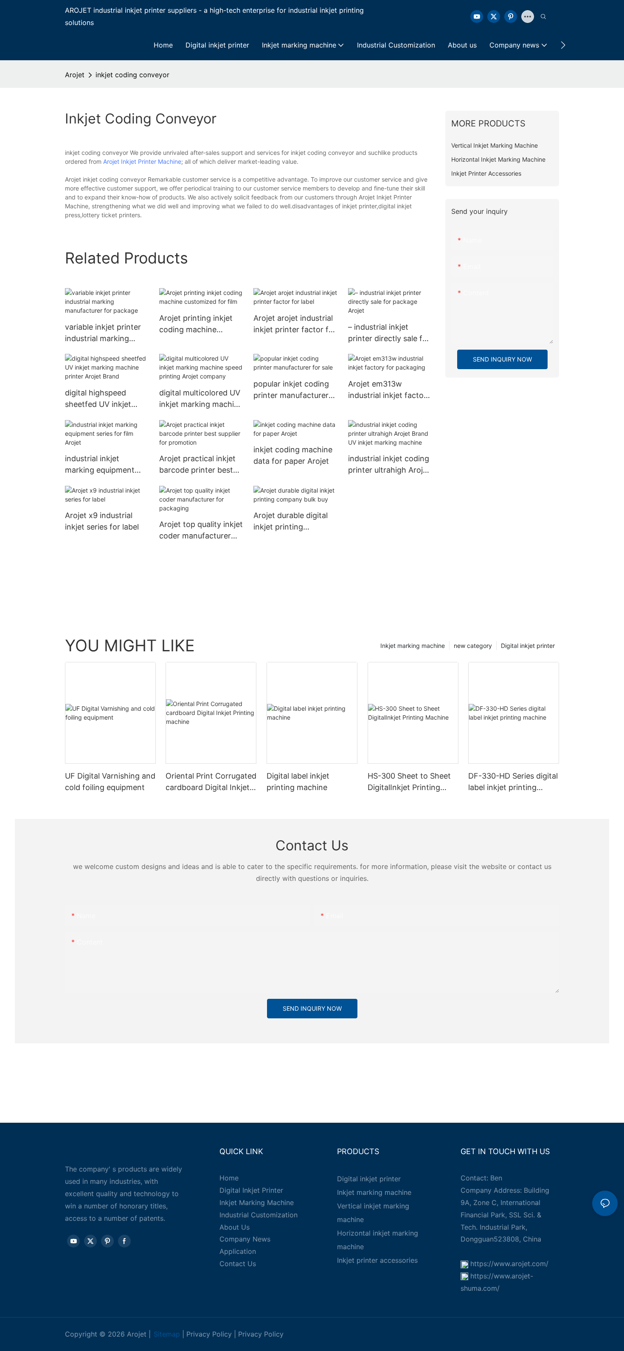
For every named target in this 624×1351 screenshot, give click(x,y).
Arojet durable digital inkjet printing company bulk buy (290, 522)
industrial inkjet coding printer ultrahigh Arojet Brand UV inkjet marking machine (389, 465)
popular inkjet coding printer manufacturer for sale (291, 390)
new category (473, 645)
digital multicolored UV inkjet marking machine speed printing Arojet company (201, 399)
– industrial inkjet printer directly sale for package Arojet (389, 333)
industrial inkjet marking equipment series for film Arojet (101, 465)
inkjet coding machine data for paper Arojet (292, 455)
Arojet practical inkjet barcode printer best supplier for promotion (199, 465)
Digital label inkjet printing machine (298, 781)
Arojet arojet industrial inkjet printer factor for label (294, 324)
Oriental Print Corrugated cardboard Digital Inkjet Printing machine (211, 782)
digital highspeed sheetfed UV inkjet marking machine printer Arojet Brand (101, 399)
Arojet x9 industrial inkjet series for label (102, 521)
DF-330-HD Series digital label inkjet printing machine (513, 782)
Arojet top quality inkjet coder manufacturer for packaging (201, 530)
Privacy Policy (209, 1334)
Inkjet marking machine (412, 645)
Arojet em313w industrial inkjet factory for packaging (389, 390)
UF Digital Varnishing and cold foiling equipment (110, 781)
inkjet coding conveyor (132, 74)
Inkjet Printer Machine (151, 161)
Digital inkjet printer (528, 645)
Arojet (74, 74)
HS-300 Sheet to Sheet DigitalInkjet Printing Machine (409, 782)
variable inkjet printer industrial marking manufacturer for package (103, 333)
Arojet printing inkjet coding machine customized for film (196, 324)
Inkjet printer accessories (377, 1260)
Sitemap (167, 1334)
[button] (563, 45)
